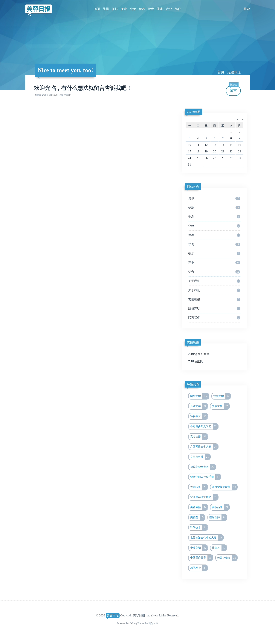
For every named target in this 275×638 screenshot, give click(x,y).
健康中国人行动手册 (204, 476)
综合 (178, 8)
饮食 (151, 8)
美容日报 (39, 8)
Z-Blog (133, 623)
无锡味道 (198, 487)
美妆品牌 (220, 507)
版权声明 (213, 308)
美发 (124, 8)
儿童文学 (198, 406)
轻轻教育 (198, 416)
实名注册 (198, 436)
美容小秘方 (226, 557)
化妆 (133, 8)
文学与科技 (199, 456)
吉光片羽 (153, 623)
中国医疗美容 (201, 557)
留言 (233, 89)
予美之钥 (198, 547)
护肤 (115, 8)
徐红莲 (218, 547)
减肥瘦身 (198, 567)
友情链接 (213, 299)
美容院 (197, 517)
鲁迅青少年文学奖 (203, 426)
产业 (169, 8)
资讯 (106, 8)
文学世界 (220, 406)
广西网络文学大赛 (203, 446)
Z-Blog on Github (199, 353)
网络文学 (199, 396)
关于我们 (213, 281)
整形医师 (217, 517)
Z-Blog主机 (195, 361)
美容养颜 (198, 507)
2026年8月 (194, 111)
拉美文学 (221, 396)
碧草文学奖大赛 (202, 466)
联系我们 (213, 317)
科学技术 (198, 527)
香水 (160, 8)
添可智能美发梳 (224, 487)
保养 (142, 8)
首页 (97, 8)
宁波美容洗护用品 (203, 497)
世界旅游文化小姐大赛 (206, 537)
